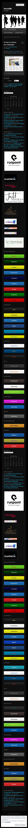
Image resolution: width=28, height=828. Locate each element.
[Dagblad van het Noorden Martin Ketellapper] (14, 64)
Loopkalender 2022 (19, 32)
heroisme (8, 48)
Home (5, 29)
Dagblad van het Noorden (14, 51)
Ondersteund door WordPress (14, 813)
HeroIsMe (8, 8)
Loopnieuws (11, 83)
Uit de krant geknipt (18, 83)
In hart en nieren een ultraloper (10, 43)
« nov (7, 108)
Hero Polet (6, 140)
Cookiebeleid (7, 822)
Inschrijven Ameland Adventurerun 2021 (13, 126)
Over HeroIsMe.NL (12, 29)
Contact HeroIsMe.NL (8, 32)
